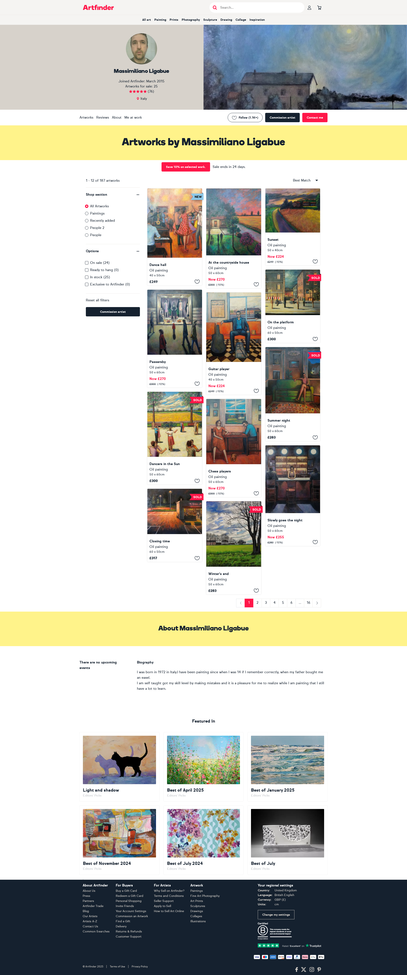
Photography (191, 20)
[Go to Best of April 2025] (204, 766)
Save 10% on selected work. (186, 167)
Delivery (121, 926)
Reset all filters (97, 300)
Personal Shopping (129, 901)
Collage (241, 20)
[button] (113, 195)
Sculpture (210, 20)
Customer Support (128, 936)
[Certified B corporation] (275, 931)
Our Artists (90, 916)
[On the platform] (292, 306)
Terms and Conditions (169, 896)
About (116, 117)
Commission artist (282, 117)
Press (86, 896)
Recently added (102, 221)
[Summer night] (292, 394)
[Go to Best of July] (288, 840)
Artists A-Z (90, 921)
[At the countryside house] (233, 238)
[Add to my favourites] (197, 281)
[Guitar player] (233, 343)
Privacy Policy (140, 966)
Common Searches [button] (96, 931)
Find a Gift (123, 921)
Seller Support (164, 901)
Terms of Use (117, 966)
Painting (160, 20)
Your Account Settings (131, 911)
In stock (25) (100, 277)
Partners (88, 901)
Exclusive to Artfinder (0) (110, 284)
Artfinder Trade (93, 906)
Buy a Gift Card (126, 891)
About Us (89, 891)
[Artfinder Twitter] (303, 969)
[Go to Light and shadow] (119, 766)
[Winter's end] (233, 547)
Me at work (133, 117)
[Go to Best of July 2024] (204, 840)
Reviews (102, 117)
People (95, 235)
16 (308, 603)
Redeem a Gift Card (129, 896)
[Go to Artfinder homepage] (98, 7)
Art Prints (196, 901)
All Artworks (99, 206)
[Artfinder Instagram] (311, 969)
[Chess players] (233, 448)
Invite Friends (125, 906)
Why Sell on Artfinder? (169, 891)
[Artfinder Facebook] (296, 969)
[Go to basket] (319, 7)
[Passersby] (174, 339)
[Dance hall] (174, 236)
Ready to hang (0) (104, 270)
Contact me (315, 117)
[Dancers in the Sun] (174, 438)
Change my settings (276, 915)
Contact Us (90, 926)
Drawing (226, 20)
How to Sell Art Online (169, 911)
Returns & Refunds (129, 931)
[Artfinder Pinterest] (319, 969)
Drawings (196, 911)
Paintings (97, 213)
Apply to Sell (162, 906)
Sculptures (197, 906)
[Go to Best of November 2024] (119, 840)
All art (146, 20)
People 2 (97, 228)
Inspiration (257, 20)
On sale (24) (100, 263)
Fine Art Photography (205, 896)
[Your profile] (309, 7)
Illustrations (198, 921)
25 (156, 86)
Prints (174, 20)
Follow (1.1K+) (248, 117)
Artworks (86, 117)
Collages (196, 916)
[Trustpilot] (289, 945)
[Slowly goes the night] (292, 495)
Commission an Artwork (132, 916)
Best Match (302, 180)
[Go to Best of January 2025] (288, 766)
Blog (86, 911)
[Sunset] (292, 226)
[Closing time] (174, 525)
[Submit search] (214, 7)
